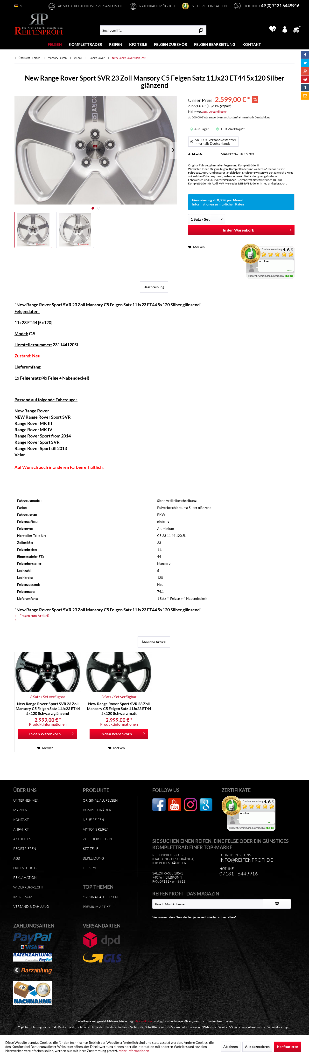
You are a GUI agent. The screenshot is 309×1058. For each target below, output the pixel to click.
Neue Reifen (93, 820)
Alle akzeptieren (257, 1046)
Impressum (22, 897)
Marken (20, 810)
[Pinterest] (305, 79)
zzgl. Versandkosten (214, 111)
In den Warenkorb (238, 230)
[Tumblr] (305, 87)
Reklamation (25, 877)
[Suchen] (201, 30)
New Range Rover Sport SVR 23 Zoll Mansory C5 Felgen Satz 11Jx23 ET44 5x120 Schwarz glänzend (48, 708)
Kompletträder (97, 810)
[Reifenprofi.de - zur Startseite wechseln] (38, 24)
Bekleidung (93, 858)
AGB (16, 858)
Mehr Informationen (134, 1051)
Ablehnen (230, 1046)
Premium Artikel (97, 907)
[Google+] (305, 71)
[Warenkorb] (298, 29)
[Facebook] (305, 55)
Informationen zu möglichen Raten (218, 204)
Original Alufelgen (100, 800)
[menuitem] (54, 44)
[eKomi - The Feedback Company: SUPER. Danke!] (268, 261)
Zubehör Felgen (97, 839)
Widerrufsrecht (28, 887)
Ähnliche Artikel (153, 642)
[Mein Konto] (284, 29)
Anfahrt (21, 829)
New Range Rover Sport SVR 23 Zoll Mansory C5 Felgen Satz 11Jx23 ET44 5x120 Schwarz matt (119, 708)
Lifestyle (90, 868)
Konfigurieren (287, 1046)
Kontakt (21, 820)
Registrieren (24, 848)
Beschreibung (154, 287)
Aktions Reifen (96, 829)
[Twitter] (305, 63)
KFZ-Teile (90, 848)
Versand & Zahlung (31, 906)
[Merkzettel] (272, 29)
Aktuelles (22, 839)
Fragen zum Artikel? (34, 616)
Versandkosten (144, 1021)
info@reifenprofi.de (246, 860)
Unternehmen (26, 800)
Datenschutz (25, 868)
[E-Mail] (305, 96)
